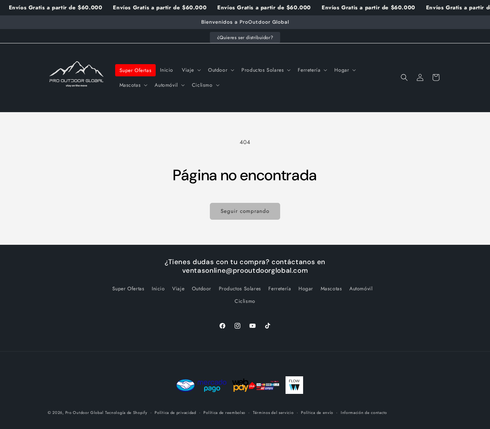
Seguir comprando (245, 211)
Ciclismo (245, 300)
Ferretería (279, 288)
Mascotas (331, 288)
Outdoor (201, 288)
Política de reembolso (224, 412)
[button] (191, 69)
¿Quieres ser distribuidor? (245, 37)
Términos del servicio (273, 412)
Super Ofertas (128, 288)
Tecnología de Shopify (126, 412)
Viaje (178, 288)
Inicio (158, 288)
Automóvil (360, 288)
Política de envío (317, 412)
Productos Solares (240, 288)
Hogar (305, 288)
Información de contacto (364, 412)
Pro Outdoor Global (84, 412)
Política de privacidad (175, 412)
